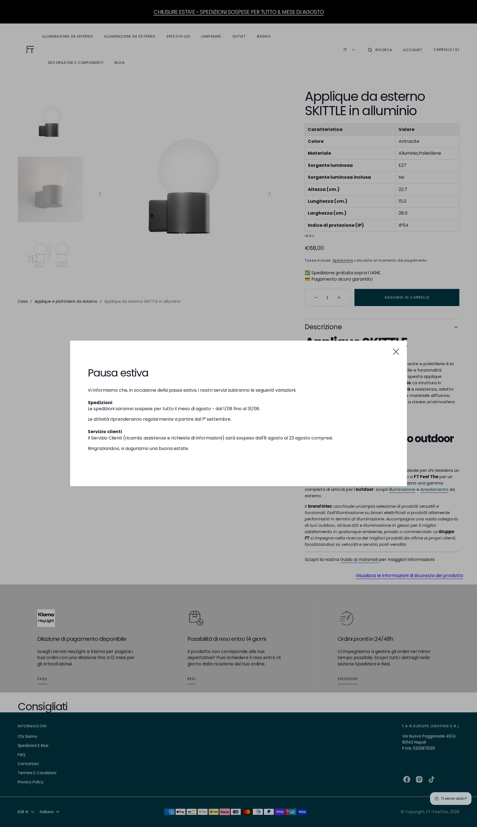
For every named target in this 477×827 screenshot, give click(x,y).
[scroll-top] (464, 814)
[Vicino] (396, 351)
